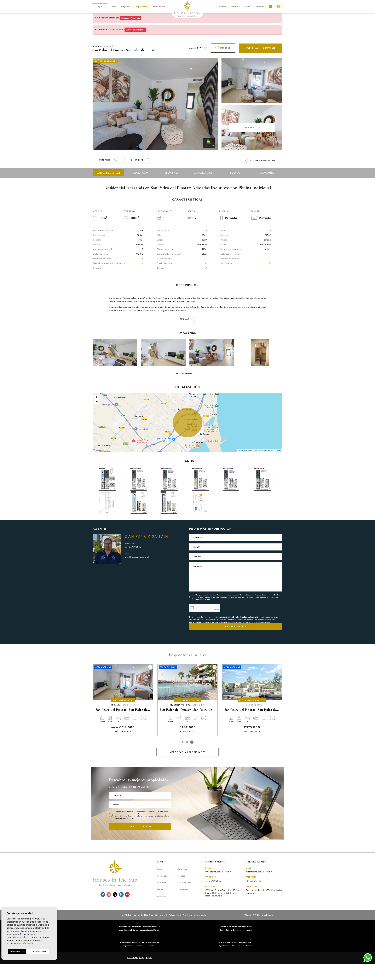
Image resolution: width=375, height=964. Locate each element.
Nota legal (161, 915)
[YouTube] (127, 894)
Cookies (187, 915)
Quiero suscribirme (140, 826)
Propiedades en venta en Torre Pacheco (139, 946)
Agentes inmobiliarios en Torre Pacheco (236, 946)
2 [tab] (188, 742)
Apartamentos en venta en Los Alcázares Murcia (139, 926)
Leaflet (240, 450)
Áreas (247, 6)
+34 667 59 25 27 (133, 547)
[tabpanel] (123, 700)
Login (99, 6)
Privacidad (175, 915)
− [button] (97, 401)
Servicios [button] (235, 6)
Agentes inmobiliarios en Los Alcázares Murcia (139, 930)
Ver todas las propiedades (187, 752)
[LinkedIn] (121, 894)
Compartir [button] (105, 160)
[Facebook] (102, 894)
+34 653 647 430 (253, 881)
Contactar (259, 6)
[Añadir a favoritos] (150, 667)
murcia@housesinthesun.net (218, 871)
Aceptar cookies (17, 951)
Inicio (114, 6)
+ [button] (97, 397)
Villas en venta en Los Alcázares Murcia (235, 926)
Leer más (184, 319)
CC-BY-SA (277, 450)
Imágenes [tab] (171, 172)
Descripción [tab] (140, 172)
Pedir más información (260, 48)
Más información (25, 943)
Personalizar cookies (38, 951)
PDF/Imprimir (137, 160)
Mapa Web (200, 915)
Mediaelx (267, 915)
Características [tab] (108, 172)
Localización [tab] (203, 172)
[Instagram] (108, 894)
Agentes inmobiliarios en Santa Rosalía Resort (139, 942)
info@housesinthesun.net (137, 556)
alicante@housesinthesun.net (259, 871)
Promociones (158, 6)
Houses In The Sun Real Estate (139, 958)
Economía (267, 172)
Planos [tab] (235, 172)
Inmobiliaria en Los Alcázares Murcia (236, 930)
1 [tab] (183, 742)
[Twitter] (115, 894)
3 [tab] (192, 742)
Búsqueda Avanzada (130, 18)
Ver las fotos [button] (184, 373)
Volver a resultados (262, 160)
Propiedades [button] (141, 6)
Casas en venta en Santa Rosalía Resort (235, 942)
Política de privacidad (147, 814)
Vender (222, 6)
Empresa (125, 6)
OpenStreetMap (258, 450)
